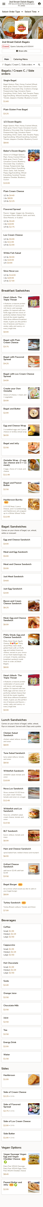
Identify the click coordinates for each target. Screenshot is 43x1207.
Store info (22, 51)
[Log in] (39, 3)
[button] (21, 91)
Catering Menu (20, 59)
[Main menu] (4, 4)
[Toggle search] (39, 64)
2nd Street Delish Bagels (21, 2)
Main (6, 59)
